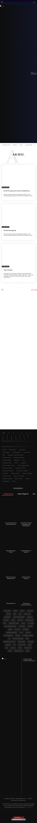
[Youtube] (22, 813)
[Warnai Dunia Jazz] (11, 591)
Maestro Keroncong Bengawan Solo (11, 577)
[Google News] (25, 813)
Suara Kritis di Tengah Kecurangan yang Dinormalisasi (26, 524)
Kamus (15, 145)
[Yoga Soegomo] (18, 255)
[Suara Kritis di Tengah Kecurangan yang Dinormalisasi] (26, 511)
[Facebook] (11, 813)
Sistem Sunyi (6, 145)
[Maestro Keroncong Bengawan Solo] (11, 565)
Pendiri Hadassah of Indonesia (26, 551)
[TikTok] (15, 813)
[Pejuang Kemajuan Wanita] (11, 539)
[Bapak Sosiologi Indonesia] (26, 565)
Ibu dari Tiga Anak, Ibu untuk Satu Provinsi (11, 523)
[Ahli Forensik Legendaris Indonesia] (26, 591)
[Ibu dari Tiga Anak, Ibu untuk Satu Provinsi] (11, 511)
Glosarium (28, 145)
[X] (18, 813)
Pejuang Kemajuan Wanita (10, 551)
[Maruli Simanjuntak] (18, 216)
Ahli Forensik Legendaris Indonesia (26, 604)
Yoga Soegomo (8, 270)
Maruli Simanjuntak (10, 230)
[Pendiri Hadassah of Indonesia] (26, 539)
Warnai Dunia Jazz (10, 603)
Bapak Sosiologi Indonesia (26, 577)
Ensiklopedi (5, 187)
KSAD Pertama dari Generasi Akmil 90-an (17, 191)
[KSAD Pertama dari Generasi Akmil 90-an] (18, 176)
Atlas (21, 145)
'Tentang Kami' (28, 807)
